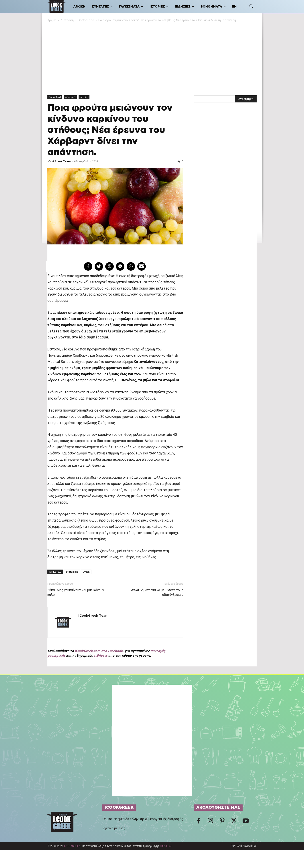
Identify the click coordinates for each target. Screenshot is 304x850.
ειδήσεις (100, 655)
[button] (251, 7)
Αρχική (79, 6)
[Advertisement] (152, 56)
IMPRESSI (166, 846)
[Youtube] (245, 822)
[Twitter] (233, 822)
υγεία (86, 571)
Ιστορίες (157, 6)
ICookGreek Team (59, 161)
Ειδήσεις (183, 6)
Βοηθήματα (211, 6)
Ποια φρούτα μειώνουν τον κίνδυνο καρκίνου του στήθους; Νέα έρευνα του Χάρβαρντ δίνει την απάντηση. (110, 130)
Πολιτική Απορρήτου (244, 845)
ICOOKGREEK (72, 846)
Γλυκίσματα (129, 6)
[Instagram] (210, 822)
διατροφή (72, 571)
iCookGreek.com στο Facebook (99, 651)
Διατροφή (67, 20)
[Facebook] (198, 822)
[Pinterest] (222, 822)
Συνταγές (100, 6)
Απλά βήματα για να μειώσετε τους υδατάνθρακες (157, 592)
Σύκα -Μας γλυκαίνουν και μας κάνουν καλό (75, 592)
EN (234, 6)
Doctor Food (86, 20)
